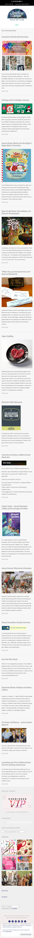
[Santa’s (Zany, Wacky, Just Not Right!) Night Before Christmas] (16, 165)
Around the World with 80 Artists (15, 37)
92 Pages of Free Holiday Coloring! (15, 100)
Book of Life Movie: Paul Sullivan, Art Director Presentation (16, 212)
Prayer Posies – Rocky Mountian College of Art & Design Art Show (15, 507)
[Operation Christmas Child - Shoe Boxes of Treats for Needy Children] (24, 878)
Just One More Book (9, 659)
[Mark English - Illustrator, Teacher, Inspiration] (9, 878)
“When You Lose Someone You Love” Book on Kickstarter (16, 273)
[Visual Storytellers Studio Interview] (14, 628)
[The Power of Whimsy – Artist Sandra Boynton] (14, 735)
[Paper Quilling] (17, 354)
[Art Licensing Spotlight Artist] (9, 847)
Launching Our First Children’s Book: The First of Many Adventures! (16, 763)
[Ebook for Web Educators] (11, 418)
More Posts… (5, 891)
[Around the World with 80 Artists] (17, 55)
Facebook (4, 897)
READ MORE (5, 91)
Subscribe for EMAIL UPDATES (22, 4)
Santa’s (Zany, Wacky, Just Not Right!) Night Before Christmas (17, 144)
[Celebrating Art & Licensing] (9, 862)
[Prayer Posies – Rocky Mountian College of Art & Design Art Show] (11, 524)
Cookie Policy (8, 931)
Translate (14, 908)
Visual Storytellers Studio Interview (16, 622)
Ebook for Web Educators (12, 402)
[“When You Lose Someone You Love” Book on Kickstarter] (17, 292)
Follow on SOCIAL (9, 4)
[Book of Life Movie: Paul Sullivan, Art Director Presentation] (17, 231)
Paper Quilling (7, 336)
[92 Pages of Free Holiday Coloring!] (17, 109)
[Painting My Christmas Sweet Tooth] (24, 847)
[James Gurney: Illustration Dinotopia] (17, 582)
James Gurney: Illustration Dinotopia (16, 568)
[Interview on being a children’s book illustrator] (14, 463)
